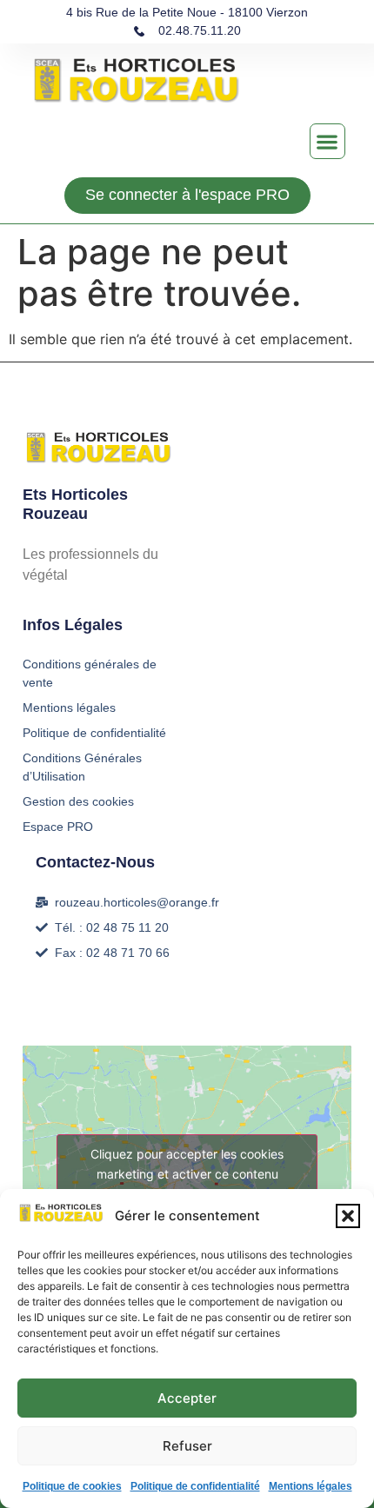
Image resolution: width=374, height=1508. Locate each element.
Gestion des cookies (78, 801)
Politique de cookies (72, 1486)
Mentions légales (310, 1486)
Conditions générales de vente (90, 673)
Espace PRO (58, 827)
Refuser (187, 1446)
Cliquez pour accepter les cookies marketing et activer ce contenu (187, 1163)
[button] (348, 1216)
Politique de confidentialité (195, 1486)
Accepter (187, 1398)
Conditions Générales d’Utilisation (82, 767)
